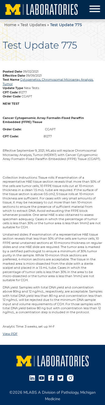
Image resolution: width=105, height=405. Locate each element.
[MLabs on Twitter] (61, 377)
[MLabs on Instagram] (71, 377)
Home (10, 24)
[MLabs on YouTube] (43, 377)
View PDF (10, 334)
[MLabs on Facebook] (52, 377)
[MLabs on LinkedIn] (33, 377)
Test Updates (33, 24)
